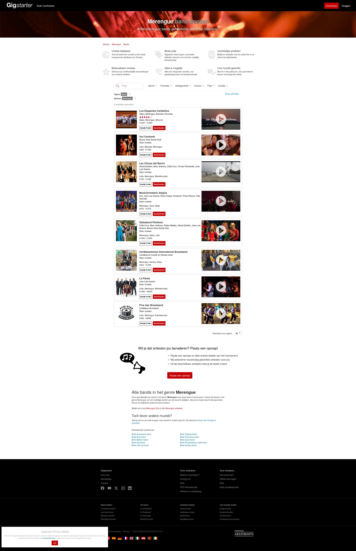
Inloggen (346, 5)
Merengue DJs (152, 408)
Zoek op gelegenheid (229, 487)
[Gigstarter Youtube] (110, 488)
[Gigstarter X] (116, 488)
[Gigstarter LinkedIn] (130, 488)
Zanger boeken (225, 508)
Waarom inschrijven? (189, 474)
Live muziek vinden (228, 505)
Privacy (126, 531)
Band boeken (106, 505)
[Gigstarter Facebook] (103, 488)
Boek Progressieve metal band (193, 442)
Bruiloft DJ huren (146, 519)
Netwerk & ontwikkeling (190, 491)
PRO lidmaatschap (188, 487)
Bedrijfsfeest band (187, 519)
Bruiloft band (185, 515)
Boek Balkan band (140, 439)
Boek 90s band (138, 442)
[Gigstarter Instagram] (123, 488)
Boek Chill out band (140, 445)
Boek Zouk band (187, 439)
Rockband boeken (108, 515)
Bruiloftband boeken (108, 519)
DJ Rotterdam (145, 512)
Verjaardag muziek (187, 512)
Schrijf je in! (185, 478)
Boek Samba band (188, 445)
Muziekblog (106, 478)
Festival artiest (185, 508)
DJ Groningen (145, 515)
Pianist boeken (225, 515)
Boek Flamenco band (189, 436)
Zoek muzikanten (46, 5)
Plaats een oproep (180, 375)
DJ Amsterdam (146, 508)
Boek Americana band (141, 434)
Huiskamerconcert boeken (230, 519)
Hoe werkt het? (226, 474)
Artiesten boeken (187, 505)
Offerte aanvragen (228, 478)
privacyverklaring (48, 538)
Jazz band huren (107, 512)
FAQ (182, 483)
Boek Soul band (139, 436)
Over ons (105, 474)
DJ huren (144, 505)
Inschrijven (331, 5)
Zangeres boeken (226, 512)
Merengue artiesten (174, 408)
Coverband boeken (108, 508)
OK (54, 543)
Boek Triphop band (188, 434)
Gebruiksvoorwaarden (111, 531)
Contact (104, 483)
